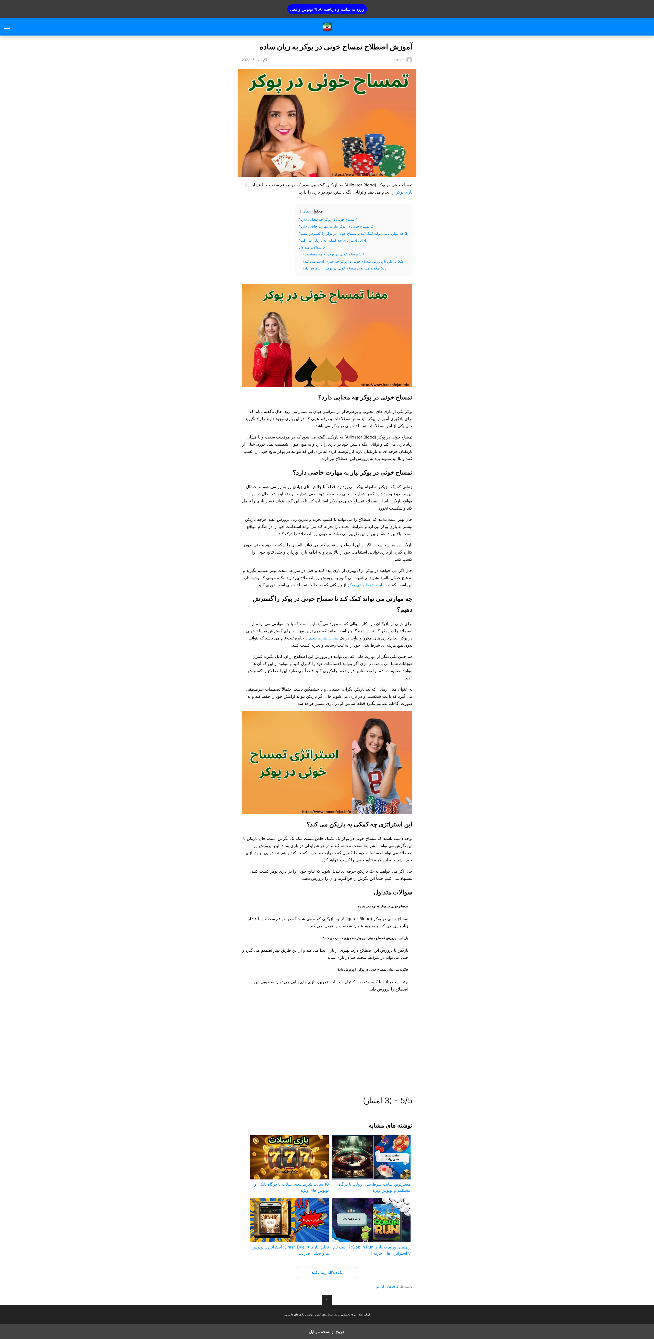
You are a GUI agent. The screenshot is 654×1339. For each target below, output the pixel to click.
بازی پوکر (404, 192)
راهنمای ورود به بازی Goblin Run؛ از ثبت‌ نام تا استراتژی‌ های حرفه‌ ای (372, 1250)
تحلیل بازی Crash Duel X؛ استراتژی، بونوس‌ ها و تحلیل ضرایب (290, 1250)
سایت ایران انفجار (327, 26)
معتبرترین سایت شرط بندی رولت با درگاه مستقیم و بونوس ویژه (374, 1187)
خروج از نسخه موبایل (327, 1331)
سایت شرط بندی (323, 637)
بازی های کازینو (387, 1286)
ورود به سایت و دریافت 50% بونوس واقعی (327, 9)
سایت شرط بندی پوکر (366, 584)
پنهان (306, 211)
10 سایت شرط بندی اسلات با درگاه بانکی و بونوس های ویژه (291, 1187)
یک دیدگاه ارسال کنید (327, 1272)
